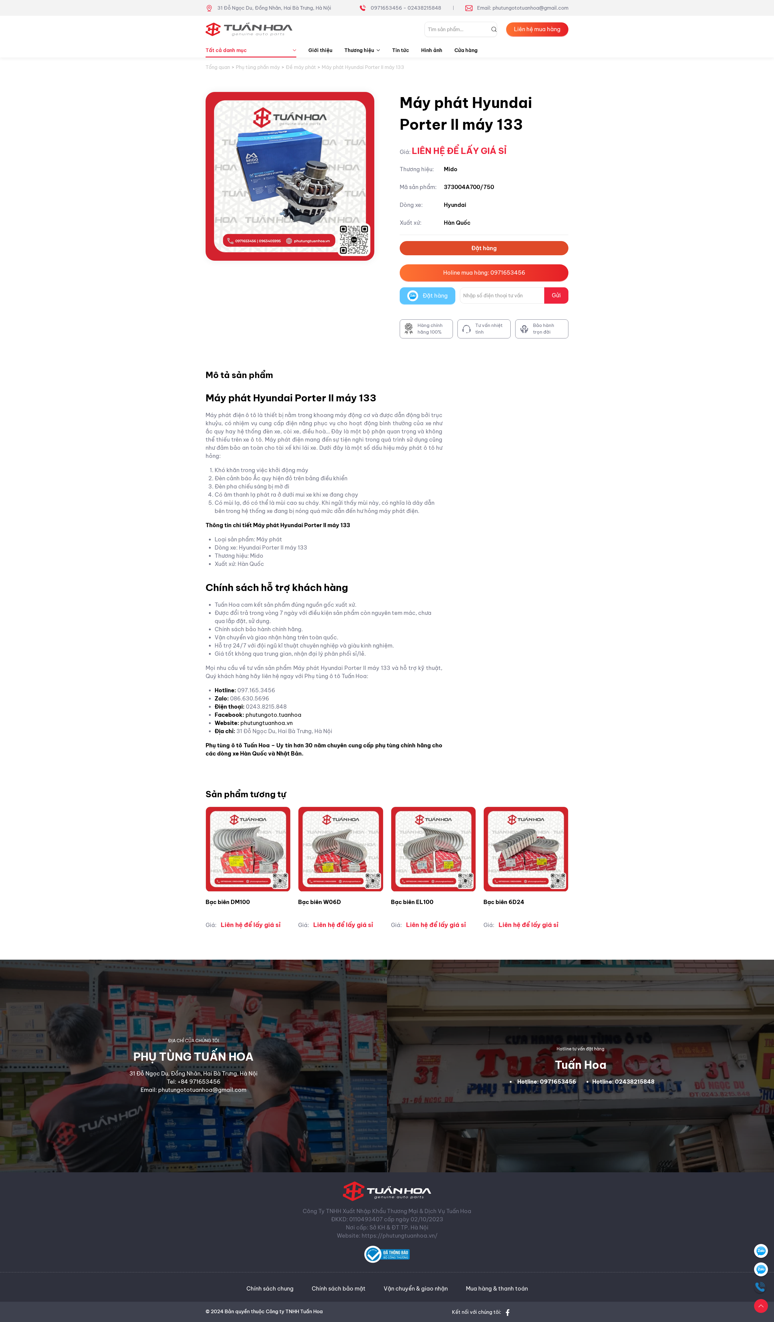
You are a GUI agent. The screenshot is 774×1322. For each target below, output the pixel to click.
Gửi (556, 295)
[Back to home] (249, 29)
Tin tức (400, 50)
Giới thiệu (320, 50)
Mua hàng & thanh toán (497, 1288)
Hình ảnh (431, 50)
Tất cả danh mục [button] (226, 50)
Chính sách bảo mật (339, 1288)
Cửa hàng (465, 50)
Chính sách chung (270, 1288)
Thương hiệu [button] (359, 50)
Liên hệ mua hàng (537, 29)
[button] (761, 1306)
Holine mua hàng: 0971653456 (484, 272)
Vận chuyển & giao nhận (416, 1288)
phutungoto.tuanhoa (273, 714)
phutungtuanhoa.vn (266, 723)
